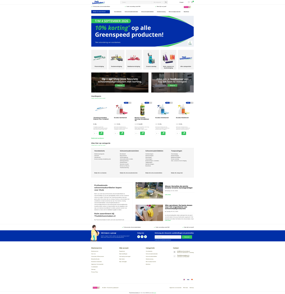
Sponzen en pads (124, 164)
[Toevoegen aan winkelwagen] (101, 133)
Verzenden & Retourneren (97, 256)
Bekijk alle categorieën (177, 173)
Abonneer (187, 237)
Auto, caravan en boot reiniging (179, 160)
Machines (186, 11)
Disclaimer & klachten (96, 261)
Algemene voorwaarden (175, 287)
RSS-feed (185, 287)
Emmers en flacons (124, 165)
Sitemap (93, 269)
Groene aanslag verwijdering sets (102, 159)
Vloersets (96, 155)
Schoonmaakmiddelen (147, 11)
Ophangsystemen (124, 160)
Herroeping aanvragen (124, 256)
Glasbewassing (161, 11)
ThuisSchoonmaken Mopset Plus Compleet (101, 118)
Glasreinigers (148, 157)
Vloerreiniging (174, 154)
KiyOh (154, 292)
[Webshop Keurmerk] (187, 7)
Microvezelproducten (174, 11)
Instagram (142, 236)
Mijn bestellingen (123, 253)
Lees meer (168, 194)
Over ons (93, 253)
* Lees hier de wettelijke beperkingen (163, 239)
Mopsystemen (123, 155)
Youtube (145, 236)
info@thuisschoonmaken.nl (183, 251)
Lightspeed (115, 287)
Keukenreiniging (175, 155)
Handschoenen (123, 162)
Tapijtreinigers (148, 162)
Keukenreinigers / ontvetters (152, 160)
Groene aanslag (175, 159)
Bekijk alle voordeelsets (100, 173)
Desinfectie (148, 165)
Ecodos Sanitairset (120, 117)
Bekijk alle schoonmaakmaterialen (129, 173)
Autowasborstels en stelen (126, 159)
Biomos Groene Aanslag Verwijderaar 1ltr (142, 119)
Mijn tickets (122, 259)
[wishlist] (189, 2)
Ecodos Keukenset (182, 117)
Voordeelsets (117, 11)
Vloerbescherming (124, 167)
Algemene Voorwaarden (97, 264)
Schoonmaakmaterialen (131, 11)
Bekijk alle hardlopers (97, 138)
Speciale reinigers (149, 164)
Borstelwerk (123, 154)
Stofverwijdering (124, 157)
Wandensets (97, 157)
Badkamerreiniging (175, 157)
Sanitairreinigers (149, 154)
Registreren (122, 251)
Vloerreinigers (148, 159)
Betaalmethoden (95, 259)
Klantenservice (94, 251)
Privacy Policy (94, 272)
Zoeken (166, 2)
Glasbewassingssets (99, 154)
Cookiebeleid (94, 266)
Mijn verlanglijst (123, 261)
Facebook (138, 236)
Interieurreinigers (149, 155)
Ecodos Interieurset (162, 117)
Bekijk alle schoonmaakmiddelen (153, 173)
